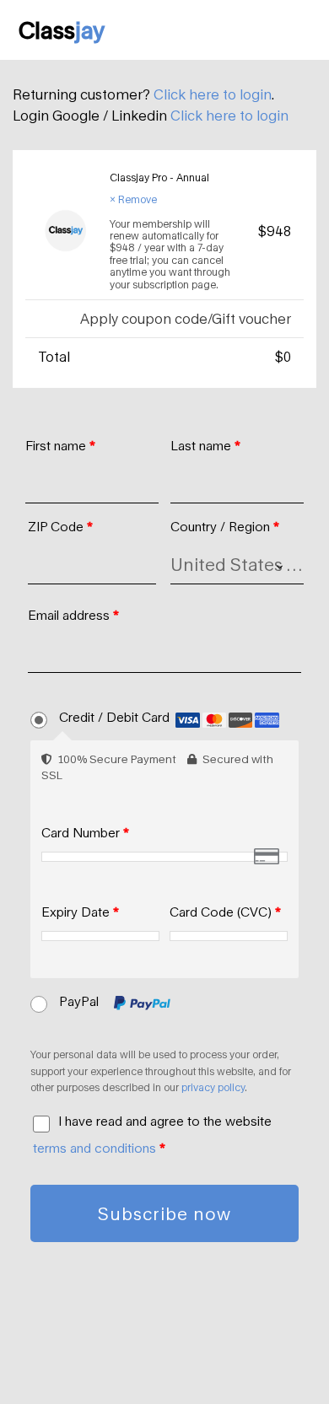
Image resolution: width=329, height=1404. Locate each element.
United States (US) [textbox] (237, 564)
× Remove (133, 199)
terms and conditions (94, 1147)
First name (60, 445)
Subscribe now (164, 1213)
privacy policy (213, 1087)
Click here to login (213, 94)
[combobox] (237, 565)
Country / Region (224, 526)
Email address (73, 614)
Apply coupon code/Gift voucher (185, 318)
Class (62, 30)
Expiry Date (80, 911)
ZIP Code (60, 526)
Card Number (85, 832)
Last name (205, 445)
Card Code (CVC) (225, 911)
